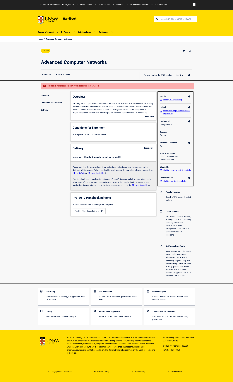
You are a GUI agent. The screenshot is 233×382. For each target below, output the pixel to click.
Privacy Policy (103, 372)
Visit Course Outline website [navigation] (174, 181)
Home (40, 39)
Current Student (85, 5)
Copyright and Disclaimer (61, 372)
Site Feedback (176, 372)
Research (120, 5)
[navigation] (89, 211)
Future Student (104, 5)
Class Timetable (160, 5)
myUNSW (80, 173)
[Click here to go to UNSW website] (48, 20)
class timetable (97, 173)
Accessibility (140, 372)
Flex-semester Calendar (138, 5)
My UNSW (69, 5)
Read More (149, 116)
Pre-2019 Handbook (51, 5)
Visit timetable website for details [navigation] (177, 170)
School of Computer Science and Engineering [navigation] (176, 112)
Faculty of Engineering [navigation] (172, 100)
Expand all (148, 148)
